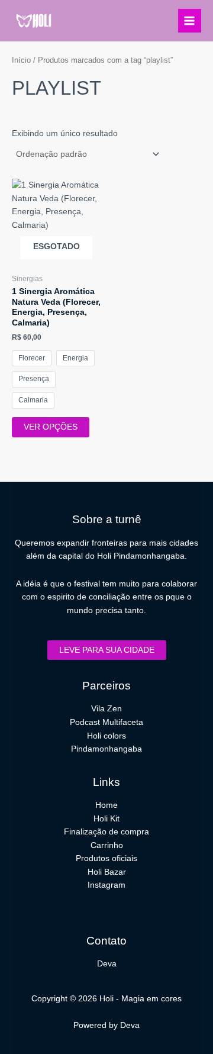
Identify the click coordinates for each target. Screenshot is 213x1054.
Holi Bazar (107, 872)
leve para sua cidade (106, 650)
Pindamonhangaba (106, 748)
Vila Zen (106, 708)
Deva (107, 963)
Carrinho (107, 845)
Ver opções (51, 427)
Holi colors (106, 735)
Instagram (106, 885)
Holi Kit (106, 818)
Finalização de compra (106, 831)
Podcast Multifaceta (106, 722)
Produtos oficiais (106, 858)
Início (21, 60)
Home (106, 805)
